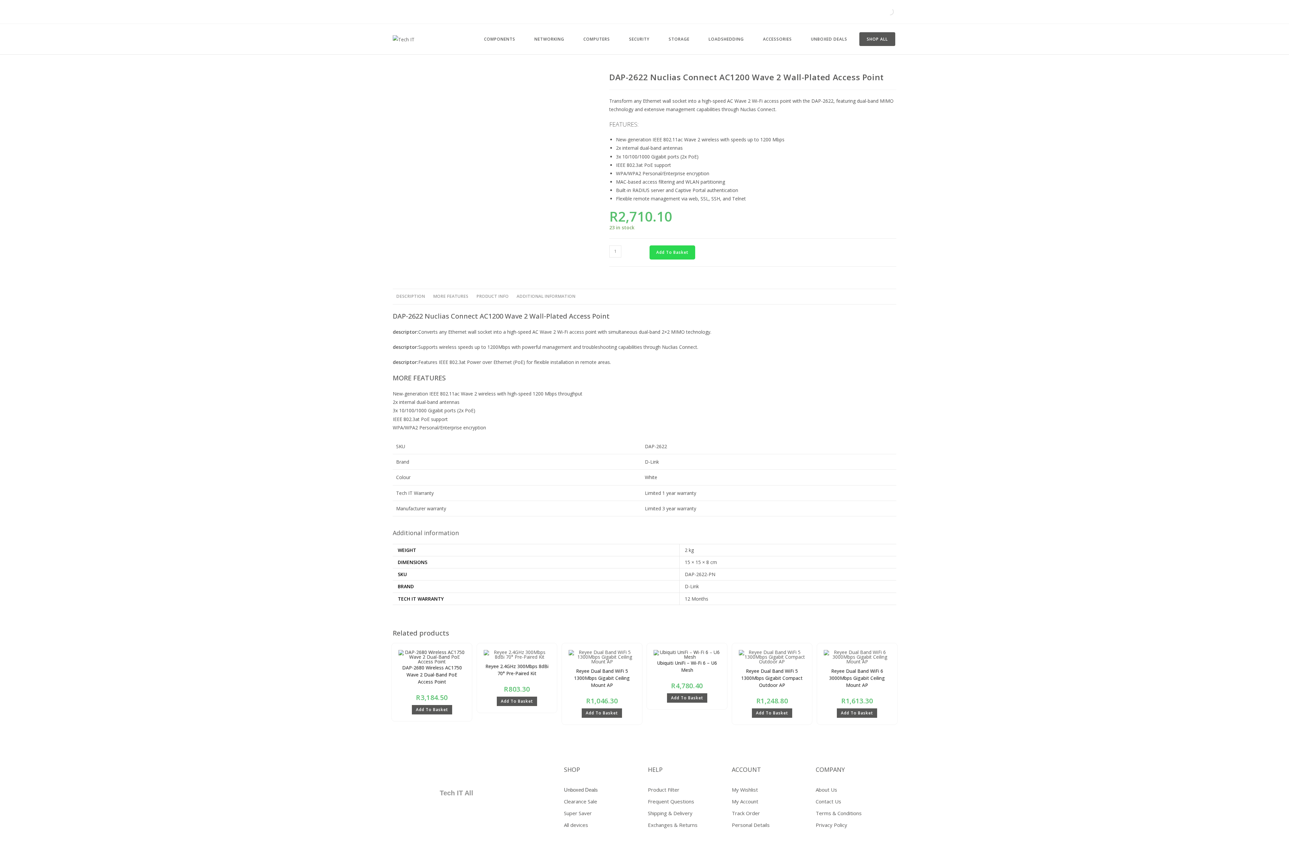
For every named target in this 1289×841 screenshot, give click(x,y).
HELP (655, 769)
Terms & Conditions (839, 813)
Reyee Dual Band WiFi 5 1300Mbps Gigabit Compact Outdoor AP (772, 678)
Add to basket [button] (432, 709)
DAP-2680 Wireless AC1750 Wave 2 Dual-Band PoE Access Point (432, 674)
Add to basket (672, 252)
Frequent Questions (671, 801)
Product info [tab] (492, 296)
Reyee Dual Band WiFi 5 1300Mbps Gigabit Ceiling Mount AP (602, 678)
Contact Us (828, 801)
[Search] (884, 11)
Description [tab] (410, 296)
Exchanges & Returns (673, 825)
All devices (576, 825)
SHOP (572, 769)
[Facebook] (405, 772)
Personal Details (751, 825)
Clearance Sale (580, 801)
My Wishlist (745, 789)
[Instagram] (465, 772)
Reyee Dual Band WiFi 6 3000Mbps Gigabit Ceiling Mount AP (857, 678)
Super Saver (578, 813)
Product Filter (663, 789)
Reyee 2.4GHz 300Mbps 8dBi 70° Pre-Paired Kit (516, 669)
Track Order (746, 813)
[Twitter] (425, 772)
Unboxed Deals (581, 790)
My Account (745, 801)
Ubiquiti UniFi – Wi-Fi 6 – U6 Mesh (687, 666)
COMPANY (830, 769)
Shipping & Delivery (670, 813)
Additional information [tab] (546, 296)
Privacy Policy (831, 825)
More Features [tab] (450, 296)
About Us (826, 789)
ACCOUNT (746, 769)
